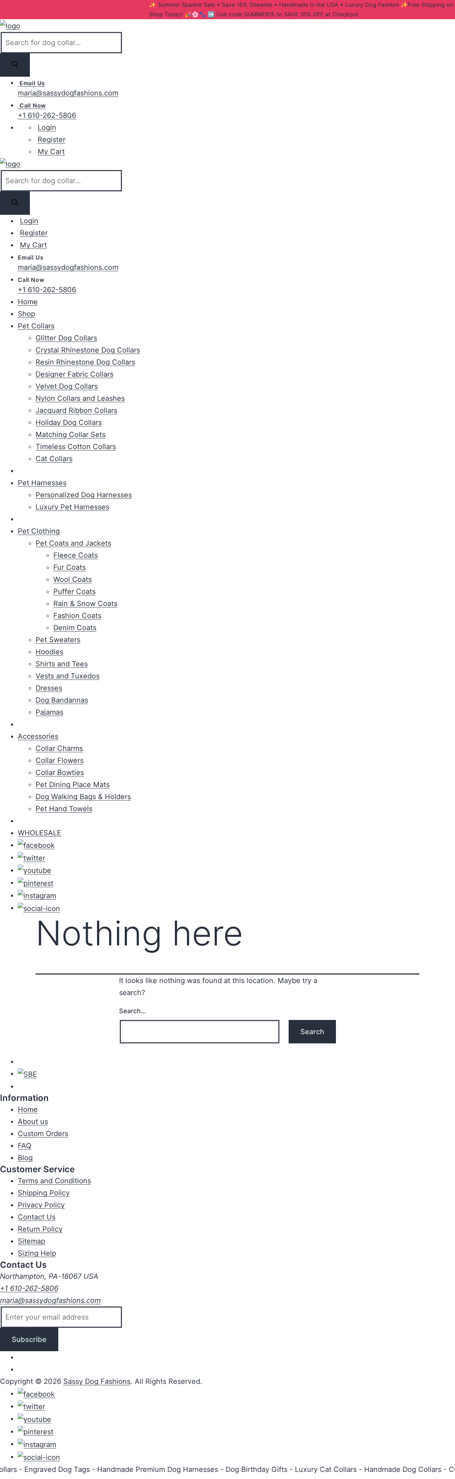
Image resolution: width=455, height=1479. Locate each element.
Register (51, 139)
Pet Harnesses (42, 483)
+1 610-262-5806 (47, 115)
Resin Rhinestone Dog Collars (85, 362)
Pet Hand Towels (64, 808)
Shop (26, 314)
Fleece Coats (75, 555)
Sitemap (31, 1241)
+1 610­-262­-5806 (29, 1288)
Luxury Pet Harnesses (72, 507)
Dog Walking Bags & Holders (83, 796)
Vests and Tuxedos (68, 676)
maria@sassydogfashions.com (68, 93)
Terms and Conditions (54, 1181)
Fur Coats (69, 567)
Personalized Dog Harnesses (84, 495)
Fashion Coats (77, 615)
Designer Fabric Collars (74, 374)
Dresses (49, 688)
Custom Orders (43, 1133)
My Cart (51, 151)
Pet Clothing (39, 531)
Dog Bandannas (62, 700)
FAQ (24, 1145)
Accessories (38, 736)
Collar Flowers (60, 760)
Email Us (31, 83)
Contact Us (36, 1217)
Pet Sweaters (58, 639)
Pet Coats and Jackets (73, 543)
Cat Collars (54, 458)
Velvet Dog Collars (67, 386)
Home (28, 302)
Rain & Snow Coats (85, 603)
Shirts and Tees (62, 664)
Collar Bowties (60, 772)
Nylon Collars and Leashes (80, 398)
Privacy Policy (41, 1205)
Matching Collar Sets (71, 434)
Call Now (32, 105)
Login (47, 127)
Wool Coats (72, 579)
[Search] (15, 65)
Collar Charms (59, 748)
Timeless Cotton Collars (76, 446)
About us (33, 1121)
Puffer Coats (74, 591)
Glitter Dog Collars (66, 338)
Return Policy (40, 1229)
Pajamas (49, 712)
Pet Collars (36, 326)
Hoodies (49, 652)
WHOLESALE (39, 833)
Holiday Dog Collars (69, 422)
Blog (25, 1157)
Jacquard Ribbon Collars (76, 410)
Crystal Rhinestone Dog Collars (88, 350)
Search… (132, 1011)
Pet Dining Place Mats (72, 784)
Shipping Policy (44, 1193)
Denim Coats (74, 627)
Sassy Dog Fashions (96, 1381)
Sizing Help (37, 1253)
